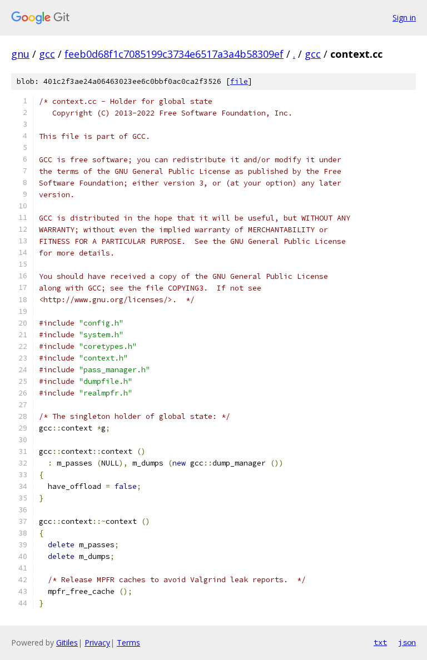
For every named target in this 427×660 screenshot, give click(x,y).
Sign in (404, 17)
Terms (128, 642)
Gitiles (67, 642)
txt (380, 642)
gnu (20, 54)
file (239, 81)
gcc (47, 54)
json (407, 642)
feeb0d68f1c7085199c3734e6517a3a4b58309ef (174, 54)
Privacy (97, 642)
